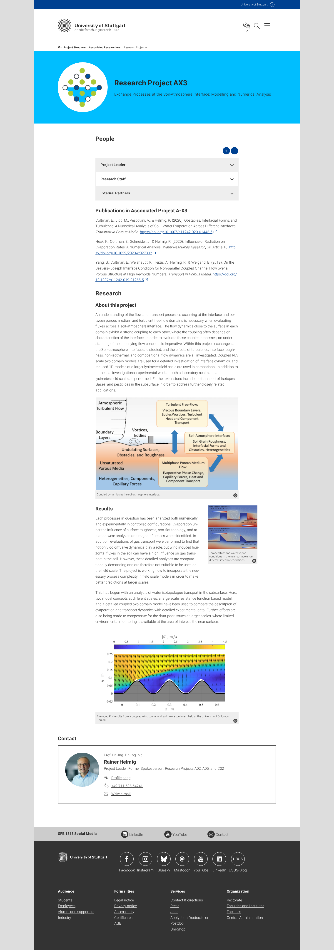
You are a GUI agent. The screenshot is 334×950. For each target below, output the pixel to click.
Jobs (174, 911)
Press (174, 905)
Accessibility (124, 911)
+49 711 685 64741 (127, 785)
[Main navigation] (267, 25)
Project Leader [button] (112, 164)
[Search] (256, 25)
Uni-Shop (177, 929)
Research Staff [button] (113, 178)
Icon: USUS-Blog (238, 859)
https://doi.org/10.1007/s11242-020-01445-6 (176, 231)
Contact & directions (186, 900)
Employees (66, 905)
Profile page (120, 777)
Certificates (123, 917)
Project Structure (75, 47)
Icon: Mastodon (182, 859)
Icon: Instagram (145, 859)
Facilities (234, 911)
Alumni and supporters (76, 911)
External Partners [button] (115, 192)
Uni (254, 4)
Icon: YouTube (201, 859)
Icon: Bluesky (164, 859)
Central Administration (245, 917)
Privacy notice (125, 905)
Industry (64, 917)
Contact (222, 834)
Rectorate (234, 900)
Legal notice (124, 900)
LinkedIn (136, 834)
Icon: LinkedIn (219, 859)
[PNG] (167, 443)
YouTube (179, 834)
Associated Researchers (105, 47)
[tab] (167, 165)
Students (65, 900)
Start (59, 47)
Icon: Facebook (127, 859)
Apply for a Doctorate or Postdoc (189, 920)
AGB (117, 923)
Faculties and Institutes (245, 905)
